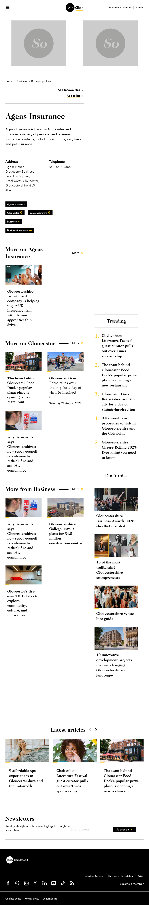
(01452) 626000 (60, 167)
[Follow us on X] (35, 883)
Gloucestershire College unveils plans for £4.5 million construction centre (65, 533)
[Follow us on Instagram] (26, 883)
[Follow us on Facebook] (8, 883)
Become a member (120, 7)
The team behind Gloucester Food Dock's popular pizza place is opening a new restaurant (119, 375)
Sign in (139, 7)
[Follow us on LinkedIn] (44, 883)
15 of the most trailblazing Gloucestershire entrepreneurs (109, 570)
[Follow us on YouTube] (53, 883)
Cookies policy (13, 898)
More (75, 253)
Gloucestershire (38, 212)
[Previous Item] (90, 729)
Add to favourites (69, 90)
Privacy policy (32, 898)
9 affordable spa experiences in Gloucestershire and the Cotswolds (26, 778)
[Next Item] (95, 729)
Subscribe (122, 829)
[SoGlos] (74, 7)
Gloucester (13, 212)
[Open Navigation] (7, 7)
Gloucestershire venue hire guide (115, 616)
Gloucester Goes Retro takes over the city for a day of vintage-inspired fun (65, 387)
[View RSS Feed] (71, 883)
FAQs (140, 876)
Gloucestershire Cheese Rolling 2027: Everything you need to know (119, 450)
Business (12, 221)
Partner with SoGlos (120, 876)
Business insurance (17, 230)
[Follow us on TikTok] (62, 883)
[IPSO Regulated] (18, 859)
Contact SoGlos (94, 876)
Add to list (73, 95)
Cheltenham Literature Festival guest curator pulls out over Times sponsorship (117, 345)
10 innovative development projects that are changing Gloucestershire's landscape (114, 665)
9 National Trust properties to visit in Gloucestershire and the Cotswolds (119, 425)
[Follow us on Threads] (17, 883)
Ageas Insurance (16, 204)
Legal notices (50, 898)
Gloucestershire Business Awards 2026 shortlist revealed (115, 521)
